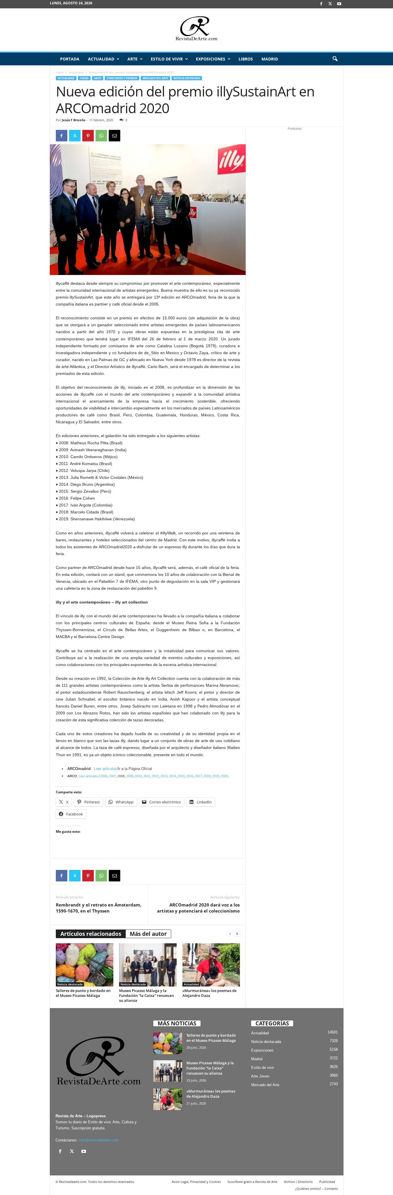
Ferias (84, 78)
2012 (155, 776)
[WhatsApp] (101, 135)
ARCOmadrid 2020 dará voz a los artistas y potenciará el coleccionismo (198, 908)
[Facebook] (321, 4)
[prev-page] (230, 934)
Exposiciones (210, 59)
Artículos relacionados (90, 934)
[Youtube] (339, 4)
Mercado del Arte (155, 78)
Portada (69, 59)
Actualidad (101, 59)
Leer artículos (105, 769)
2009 (129, 776)
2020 (224, 776)
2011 (147, 776)
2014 (172, 776)
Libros (246, 59)
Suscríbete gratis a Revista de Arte (252, 1181)
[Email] (114, 135)
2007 (112, 776)
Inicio (59, 72)
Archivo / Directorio (298, 1181)
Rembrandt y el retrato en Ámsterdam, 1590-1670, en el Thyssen (98, 908)
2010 (138, 776)
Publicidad (327, 1181)
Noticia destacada (186, 78)
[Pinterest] (88, 135)
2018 (207, 776)
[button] (335, 59)
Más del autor (148, 934)
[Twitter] (75, 135)
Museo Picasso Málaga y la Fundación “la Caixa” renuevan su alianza (146, 995)
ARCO (97, 78)
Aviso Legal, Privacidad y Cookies (196, 1181)
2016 (189, 776)
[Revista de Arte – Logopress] (196, 30)
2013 (164, 776)
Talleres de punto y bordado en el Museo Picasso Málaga (83, 993)
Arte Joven (260, 1076)
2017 (198, 776)
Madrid (270, 59)
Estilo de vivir (167, 59)
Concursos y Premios (122, 78)
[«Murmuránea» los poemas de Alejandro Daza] (211, 965)
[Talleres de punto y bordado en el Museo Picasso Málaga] (84, 965)
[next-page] (237, 934)
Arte (132, 59)
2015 (181, 776)
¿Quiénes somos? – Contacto (316, 1188)
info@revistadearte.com (99, 1140)
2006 (103, 776)
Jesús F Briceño (73, 120)
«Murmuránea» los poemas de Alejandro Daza (209, 993)
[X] (330, 4)
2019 (215, 776)
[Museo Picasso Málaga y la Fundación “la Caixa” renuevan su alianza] (148, 965)
